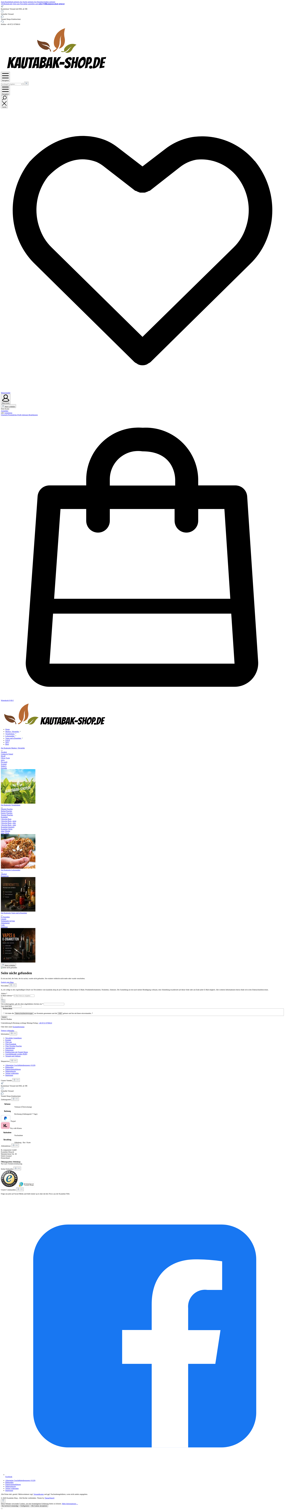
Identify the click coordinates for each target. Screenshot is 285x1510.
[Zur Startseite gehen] (56, 71)
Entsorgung (9, 1050)
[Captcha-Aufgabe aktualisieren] (3, 1001)
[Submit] (2, 998)
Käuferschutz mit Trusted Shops (16, 1052)
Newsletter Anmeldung (13, 1038)
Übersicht (4, 415)
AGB (60, 1013)
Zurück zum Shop (7, 982)
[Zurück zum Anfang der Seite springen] (3, 1501)
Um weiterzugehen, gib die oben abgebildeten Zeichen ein (22, 1004)
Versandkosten (39, 1494)
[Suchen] (23, 84)
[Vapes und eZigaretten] (18, 962)
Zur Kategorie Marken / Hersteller (13, 748)
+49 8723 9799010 (45, 1023)
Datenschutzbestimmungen (24, 1013)
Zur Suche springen (27, 2)
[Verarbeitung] (18, 868)
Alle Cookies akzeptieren (39, 1506)
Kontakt (8, 1040)
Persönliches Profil (15, 415)
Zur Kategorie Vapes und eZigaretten (14, 913)
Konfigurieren (25, 1506)
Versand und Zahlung (12, 1056)
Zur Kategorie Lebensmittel (10, 870)
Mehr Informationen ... (70, 1504)
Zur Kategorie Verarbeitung (10, 805)
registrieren (8, 413)
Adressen (25, 415)
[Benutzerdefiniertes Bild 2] (26, 1186)
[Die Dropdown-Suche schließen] (26, 83)
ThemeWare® (49, 1498)
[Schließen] (2, 1508)
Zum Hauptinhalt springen (10, 2)
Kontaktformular (18, 1027)
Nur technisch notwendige (10, 1506)
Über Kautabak (10, 1044)
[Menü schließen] (2, 750)
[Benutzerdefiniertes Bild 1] (9, 1186)
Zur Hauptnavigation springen (44, 2)
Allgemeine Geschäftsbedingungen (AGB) (20, 1065)
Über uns (8, 1042)
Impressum (9, 1075)
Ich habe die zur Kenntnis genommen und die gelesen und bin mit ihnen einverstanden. (49, 1013)
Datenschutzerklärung (13, 1069)
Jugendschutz (10, 1048)
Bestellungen (33, 415)
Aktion (4, 993)
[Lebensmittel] (18, 911)
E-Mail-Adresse (7, 996)
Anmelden (4, 411)
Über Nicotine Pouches (13, 1046)
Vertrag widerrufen (7, 1031)
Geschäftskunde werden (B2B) (16, 1054)
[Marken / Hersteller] (18, 803)
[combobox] (11, 84)
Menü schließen (10, 407)
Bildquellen (9, 1067)
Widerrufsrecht (10, 1071)
